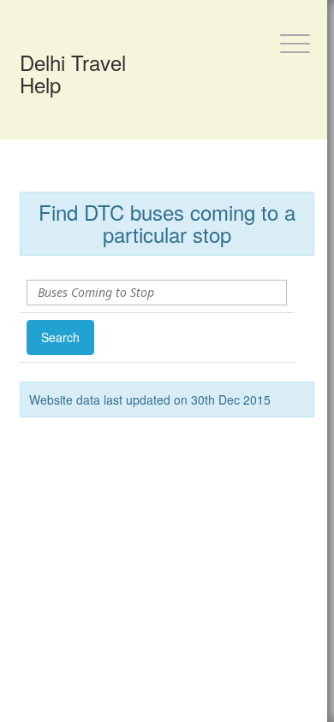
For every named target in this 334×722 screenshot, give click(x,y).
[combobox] (147, 293)
